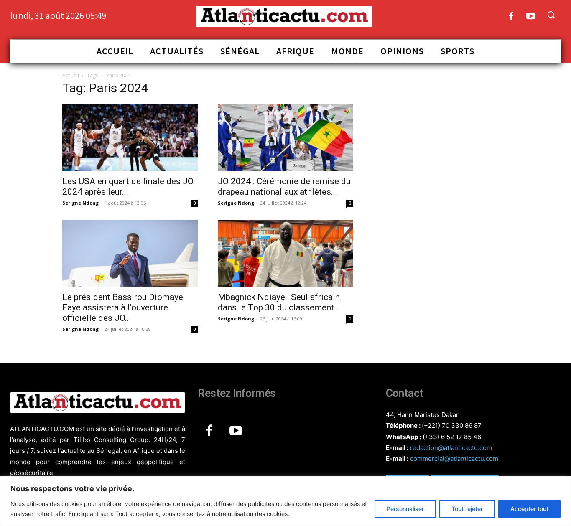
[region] (285, 501)
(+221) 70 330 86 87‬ (452, 425)
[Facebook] (511, 17)
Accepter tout (529, 508)
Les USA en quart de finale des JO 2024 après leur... (128, 186)
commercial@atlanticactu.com (454, 458)
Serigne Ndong (80, 203)
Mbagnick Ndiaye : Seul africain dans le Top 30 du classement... (279, 302)
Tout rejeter (467, 508)
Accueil (70, 75)
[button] (551, 15)
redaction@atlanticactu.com (451, 448)
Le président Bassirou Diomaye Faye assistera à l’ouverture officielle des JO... (122, 307)
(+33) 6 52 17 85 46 (452, 437)
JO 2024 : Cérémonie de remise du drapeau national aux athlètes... (284, 186)
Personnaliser (405, 508)
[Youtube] (531, 17)
